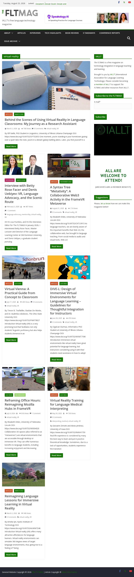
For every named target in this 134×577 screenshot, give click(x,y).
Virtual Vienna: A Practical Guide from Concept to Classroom (21, 293)
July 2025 (18, 283)
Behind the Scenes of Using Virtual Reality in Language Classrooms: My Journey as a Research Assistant (45, 121)
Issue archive (10, 41)
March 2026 (19, 114)
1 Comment (11, 210)
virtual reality (51, 128)
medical (65, 421)
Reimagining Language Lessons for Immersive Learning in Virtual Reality (22, 502)
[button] (11, 33)
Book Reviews (72, 33)
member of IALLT (103, 84)
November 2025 (65, 182)
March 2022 (19, 491)
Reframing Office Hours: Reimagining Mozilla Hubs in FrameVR (23, 404)
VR (58, 128)
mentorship (26, 214)
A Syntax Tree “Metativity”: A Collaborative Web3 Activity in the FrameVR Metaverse (67, 195)
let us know (105, 203)
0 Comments (38, 128)
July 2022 (63, 395)
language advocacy (14, 214)
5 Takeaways (89, 33)
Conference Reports (109, 33)
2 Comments (11, 517)
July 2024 (9, 395)
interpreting (56, 421)
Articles (21, 33)
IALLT (112, 74)
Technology (20, 395)
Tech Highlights (53, 33)
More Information (69, 572)
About (7, 33)
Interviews (35, 33)
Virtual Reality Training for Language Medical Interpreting (66, 404)
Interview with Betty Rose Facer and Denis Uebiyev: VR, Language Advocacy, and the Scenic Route (23, 193)
